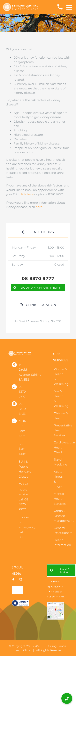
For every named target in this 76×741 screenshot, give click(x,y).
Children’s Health (59, 415)
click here (27, 194)
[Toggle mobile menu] (69, 7)
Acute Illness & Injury (58, 479)
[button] (66, 698)
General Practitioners (59, 530)
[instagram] (20, 579)
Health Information (59, 542)
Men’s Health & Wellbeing (59, 398)
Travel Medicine (59, 462)
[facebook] (13, 579)
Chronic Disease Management (59, 516)
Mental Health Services (59, 499)
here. (39, 207)
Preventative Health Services (59, 430)
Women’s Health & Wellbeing (59, 376)
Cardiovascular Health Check (59, 447)
